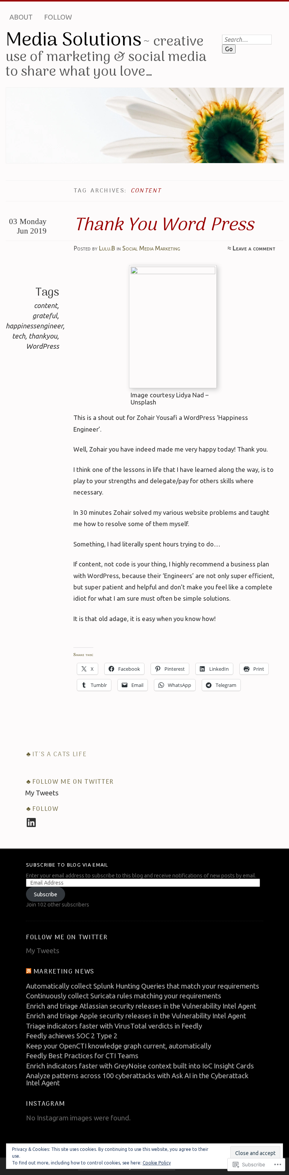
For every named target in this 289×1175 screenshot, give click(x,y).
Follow (58, 17)
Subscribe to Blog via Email (67, 864)
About (21, 17)
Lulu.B (107, 248)
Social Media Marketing (151, 248)
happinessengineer (34, 326)
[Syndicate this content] (28, 972)
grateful (44, 315)
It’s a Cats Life (59, 754)
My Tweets (42, 793)
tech (18, 336)
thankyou (43, 336)
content (45, 305)
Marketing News (63, 972)
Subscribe (45, 894)
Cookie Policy (157, 1162)
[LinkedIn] (31, 822)
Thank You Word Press (164, 225)
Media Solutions (73, 40)
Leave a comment (254, 248)
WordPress (42, 346)
